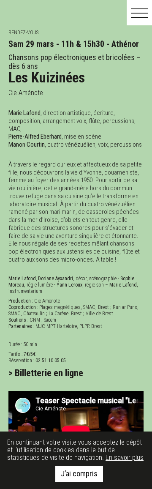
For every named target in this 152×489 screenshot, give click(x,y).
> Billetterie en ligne (45, 372)
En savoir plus (125, 457)
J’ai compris (79, 473)
